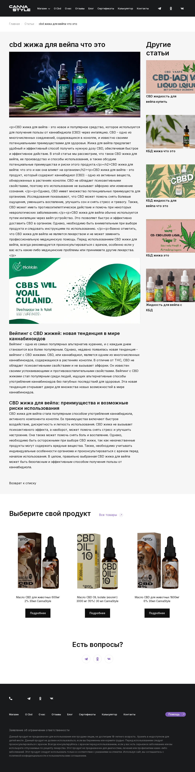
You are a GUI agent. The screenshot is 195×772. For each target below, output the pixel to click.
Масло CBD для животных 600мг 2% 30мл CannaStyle (38, 599)
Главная (14, 23)
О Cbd (57, 8)
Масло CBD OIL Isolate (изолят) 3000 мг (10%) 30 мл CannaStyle (97, 599)
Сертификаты (106, 8)
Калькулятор (125, 8)
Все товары (108, 515)
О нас (68, 8)
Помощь (174, 714)
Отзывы (80, 8)
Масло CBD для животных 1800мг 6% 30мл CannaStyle (157, 599)
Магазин (42, 8)
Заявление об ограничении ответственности (39, 730)
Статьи (29, 23)
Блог (91, 8)
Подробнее (38, 613)
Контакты (143, 8)
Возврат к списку (22, 483)
